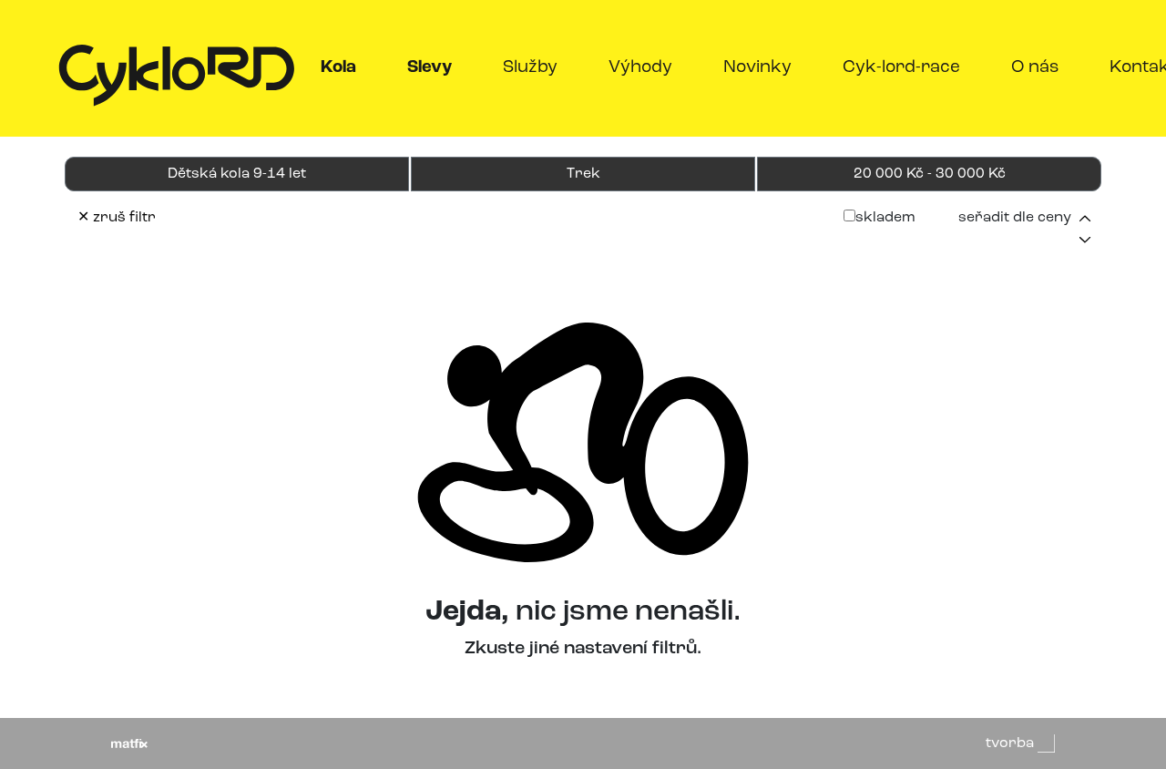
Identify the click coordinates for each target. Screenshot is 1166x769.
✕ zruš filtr (116, 217)
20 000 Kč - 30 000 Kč (930, 174)
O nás (1035, 68)
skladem (885, 217)
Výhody (640, 68)
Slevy (433, 67)
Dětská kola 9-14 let (237, 174)
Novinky (757, 68)
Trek (583, 174)
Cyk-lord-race (901, 68)
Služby (530, 68)
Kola (342, 67)
